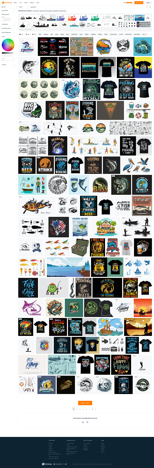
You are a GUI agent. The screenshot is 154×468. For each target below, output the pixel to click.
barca (67, 34)
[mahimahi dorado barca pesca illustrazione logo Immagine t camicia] (80, 227)
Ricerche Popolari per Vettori (71, 449)
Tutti (4, 17)
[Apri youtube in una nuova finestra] (65, 464)
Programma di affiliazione (72, 446)
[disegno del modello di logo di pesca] (68, 206)
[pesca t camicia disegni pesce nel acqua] (86, 345)
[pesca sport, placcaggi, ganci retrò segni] (81, 46)
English (102, 443)
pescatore (46, 34)
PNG (28, 34)
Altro (102, 452)
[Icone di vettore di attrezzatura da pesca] (138, 110)
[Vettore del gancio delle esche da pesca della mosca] (57, 247)
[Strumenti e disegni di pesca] (62, 365)
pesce (40, 34)
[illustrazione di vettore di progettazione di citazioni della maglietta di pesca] (119, 247)
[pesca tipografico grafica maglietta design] (28, 288)
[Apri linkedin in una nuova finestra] (58, 464)
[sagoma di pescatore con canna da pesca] (142, 365)
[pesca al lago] (68, 267)
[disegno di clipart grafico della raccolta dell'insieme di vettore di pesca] (27, 385)
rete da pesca (128, 34)
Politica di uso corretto (107, 464)
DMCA (68, 445)
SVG (22, 34)
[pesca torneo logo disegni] (30, 128)
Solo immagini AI (6, 18)
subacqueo (93, 34)
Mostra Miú (143, 24)
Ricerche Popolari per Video (71, 454)
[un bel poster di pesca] (31, 308)
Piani (125, 2)
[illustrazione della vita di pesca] (122, 206)
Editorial (32, 2)
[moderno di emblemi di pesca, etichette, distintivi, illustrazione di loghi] (32, 365)
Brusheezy (51, 443)
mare (52, 34)
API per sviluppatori (53, 452)
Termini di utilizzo (90, 464)
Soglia (3, 58)
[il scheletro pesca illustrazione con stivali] (69, 67)
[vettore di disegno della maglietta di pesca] (83, 288)
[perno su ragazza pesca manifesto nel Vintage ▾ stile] (72, 110)
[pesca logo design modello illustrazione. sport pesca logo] (27, 46)
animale (86, 34)
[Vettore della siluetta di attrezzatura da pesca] (33, 227)
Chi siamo (85, 446)
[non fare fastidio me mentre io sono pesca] (96, 206)
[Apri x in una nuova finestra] (63, 464)
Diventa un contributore (86, 449)
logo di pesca (74, 34)
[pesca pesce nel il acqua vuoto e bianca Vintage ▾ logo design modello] (123, 46)
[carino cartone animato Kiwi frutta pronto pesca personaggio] (54, 288)
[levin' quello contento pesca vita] (121, 365)
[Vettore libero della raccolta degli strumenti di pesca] (32, 267)
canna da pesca (113, 34)
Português (103, 446)
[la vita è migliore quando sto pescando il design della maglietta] (107, 288)
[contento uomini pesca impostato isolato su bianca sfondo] (93, 146)
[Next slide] (150, 34)
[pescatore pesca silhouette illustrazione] (136, 227)
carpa (81, 34)
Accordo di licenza (70, 443)
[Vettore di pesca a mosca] (53, 128)
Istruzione (51, 450)
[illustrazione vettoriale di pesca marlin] (57, 146)
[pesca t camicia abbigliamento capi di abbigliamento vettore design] (98, 308)
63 (92, 409)
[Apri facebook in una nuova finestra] (54, 464)
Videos (25, 2)
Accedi (148, 2)
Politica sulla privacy (98, 464)
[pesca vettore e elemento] (58, 185)
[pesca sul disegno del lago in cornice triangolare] (110, 110)
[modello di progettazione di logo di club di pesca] (121, 185)
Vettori (15, 2)
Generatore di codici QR (53, 458)
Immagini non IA (6, 20)
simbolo (100, 34)
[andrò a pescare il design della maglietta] (97, 247)
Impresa (50, 448)
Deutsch (102, 448)
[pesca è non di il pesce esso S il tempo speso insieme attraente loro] (93, 165)
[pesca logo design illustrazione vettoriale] (58, 327)
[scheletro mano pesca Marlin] (111, 165)
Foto (21, 2)
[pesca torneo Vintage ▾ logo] (74, 308)
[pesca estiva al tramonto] (143, 308)
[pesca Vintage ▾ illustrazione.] (72, 288)
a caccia (121, 34)
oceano (62, 34)
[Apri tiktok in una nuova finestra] (61, 464)
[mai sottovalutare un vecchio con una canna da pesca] (62, 345)
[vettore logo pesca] (123, 308)
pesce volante (137, 34)
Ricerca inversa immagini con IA (55, 454)
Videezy (50, 446)
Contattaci (85, 445)
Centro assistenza (87, 443)
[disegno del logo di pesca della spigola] (100, 185)
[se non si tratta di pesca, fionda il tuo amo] (137, 288)
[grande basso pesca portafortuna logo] (31, 110)
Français (103, 450)
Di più (38, 2)
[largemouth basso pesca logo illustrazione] (143, 385)
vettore (106, 34)
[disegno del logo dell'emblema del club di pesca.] (30, 247)
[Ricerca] (147, 7)
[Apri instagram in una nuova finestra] (56, 464)
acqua (56, 34)
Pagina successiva (85, 403)
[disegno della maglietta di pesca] (135, 89)
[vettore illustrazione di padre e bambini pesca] (110, 327)
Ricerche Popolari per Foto (72, 451)
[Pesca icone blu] (138, 267)
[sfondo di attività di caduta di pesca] (138, 327)
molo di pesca (145, 34)
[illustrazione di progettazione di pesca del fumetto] (93, 128)
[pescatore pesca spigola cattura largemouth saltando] (26, 345)
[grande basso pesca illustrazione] (142, 46)
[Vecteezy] (7, 2)
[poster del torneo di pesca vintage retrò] (142, 206)
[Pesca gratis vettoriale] (32, 185)
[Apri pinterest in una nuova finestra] (60, 464)
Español (102, 445)
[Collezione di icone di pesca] (113, 345)
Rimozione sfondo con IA (54, 456)
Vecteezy (50, 445)
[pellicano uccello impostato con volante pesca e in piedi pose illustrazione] (136, 165)
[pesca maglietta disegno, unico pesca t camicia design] (69, 165)
